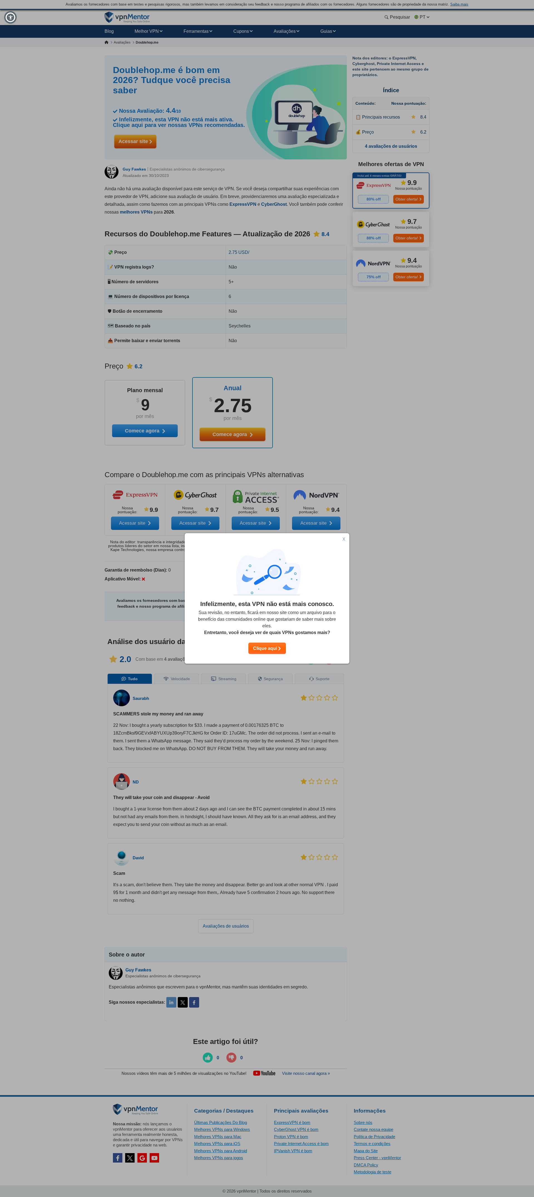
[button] (10, 17)
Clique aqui (265, 648)
